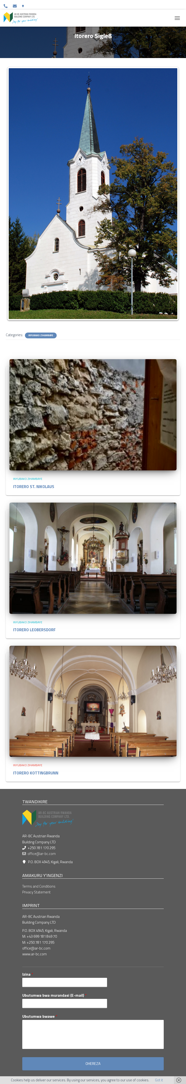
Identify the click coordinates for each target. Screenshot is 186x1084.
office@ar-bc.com (42, 853)
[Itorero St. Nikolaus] (93, 414)
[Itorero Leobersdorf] (93, 557)
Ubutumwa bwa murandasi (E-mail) (54, 995)
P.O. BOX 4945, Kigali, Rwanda (24, 6)
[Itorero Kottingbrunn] (93, 701)
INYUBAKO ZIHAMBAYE (40, 335)
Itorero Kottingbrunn (35, 773)
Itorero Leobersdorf (34, 630)
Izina (27, 974)
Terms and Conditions (38, 886)
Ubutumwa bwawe (39, 1016)
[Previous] (16, 193)
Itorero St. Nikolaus (33, 486)
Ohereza (93, 1063)
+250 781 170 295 (6, 6)
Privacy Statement (36, 892)
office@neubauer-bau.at (15, 6)
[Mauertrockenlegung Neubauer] (22, 18)
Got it (159, 1080)
